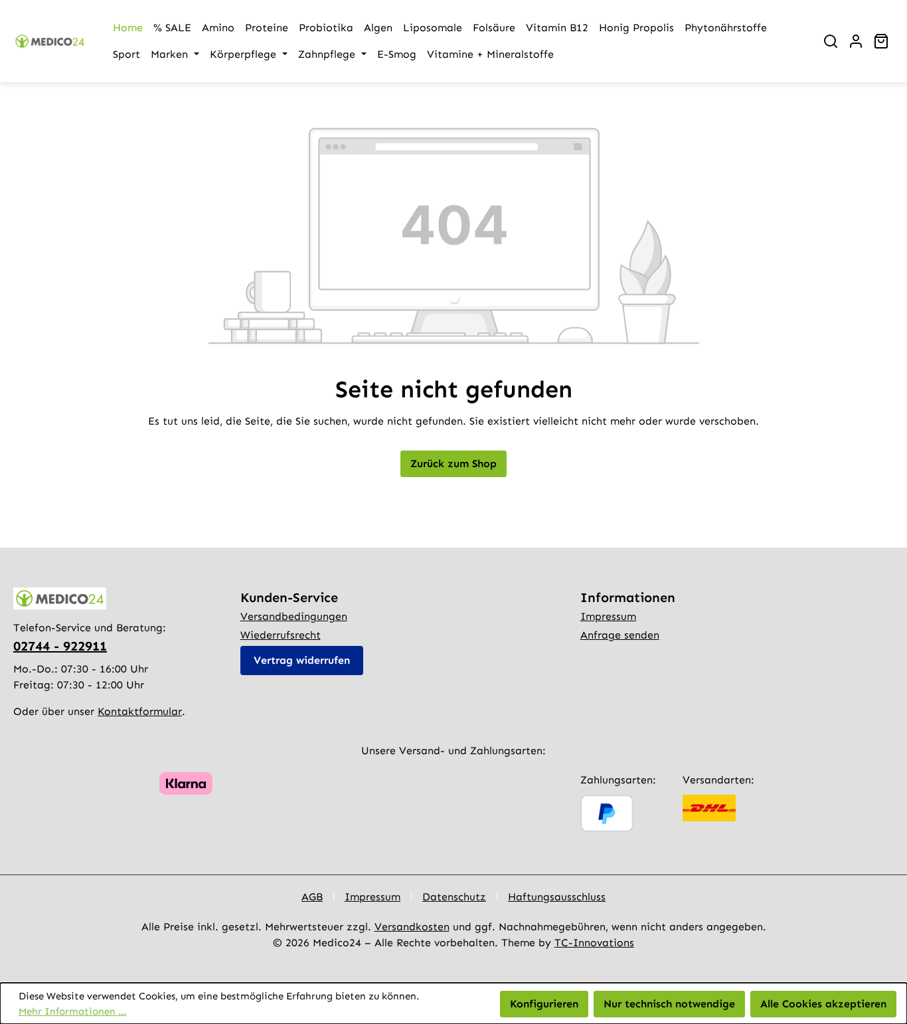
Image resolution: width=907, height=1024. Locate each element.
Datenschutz (454, 896)
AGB (312, 896)
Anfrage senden (619, 635)
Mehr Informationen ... (72, 1011)
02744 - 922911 (60, 646)
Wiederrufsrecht (280, 635)
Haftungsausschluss (557, 896)
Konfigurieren (544, 1003)
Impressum (608, 616)
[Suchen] (830, 41)
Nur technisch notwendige (669, 1003)
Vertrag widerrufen (302, 660)
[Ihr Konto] (855, 41)
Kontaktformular (140, 711)
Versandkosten (412, 926)
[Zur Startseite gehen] (49, 41)
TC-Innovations (594, 942)
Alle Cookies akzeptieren (823, 1003)
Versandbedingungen (293, 616)
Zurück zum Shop (453, 463)
